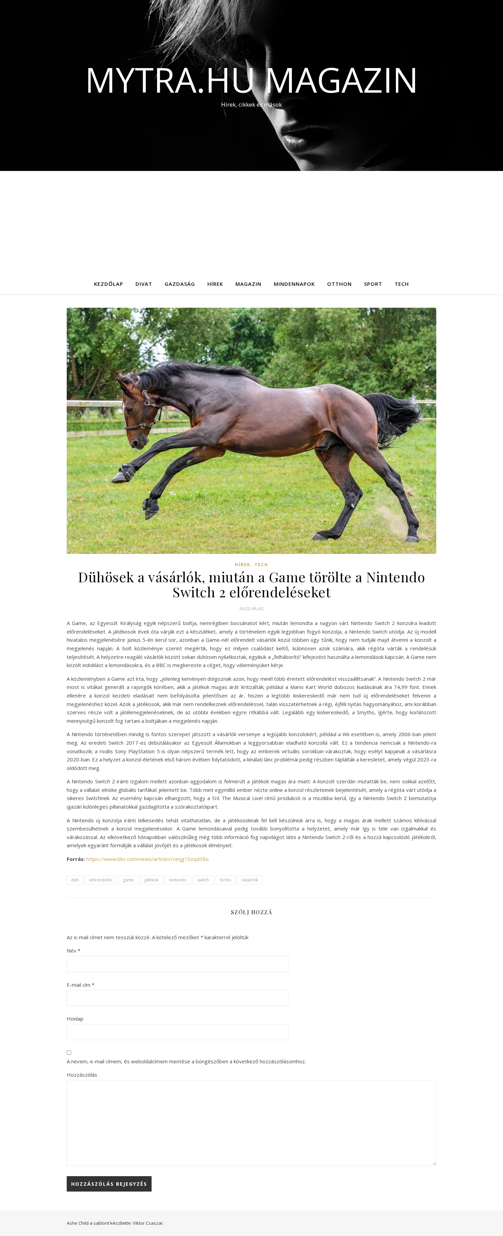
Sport (373, 283)
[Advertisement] (251, 222)
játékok (151, 880)
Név (73, 950)
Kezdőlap (108, 283)
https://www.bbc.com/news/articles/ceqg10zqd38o (147, 858)
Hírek (215, 283)
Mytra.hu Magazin (251, 79)
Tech (402, 283)
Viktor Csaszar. (148, 1223)
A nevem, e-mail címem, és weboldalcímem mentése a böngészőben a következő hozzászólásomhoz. (186, 1061)
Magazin (248, 283)
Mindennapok (294, 283)
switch (203, 880)
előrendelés (100, 880)
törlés (225, 880)
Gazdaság (180, 283)
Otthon (339, 283)
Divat (144, 283)
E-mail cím (80, 984)
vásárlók (250, 880)
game (128, 880)
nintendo (177, 880)
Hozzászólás (82, 1074)
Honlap (75, 1018)
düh (75, 880)
